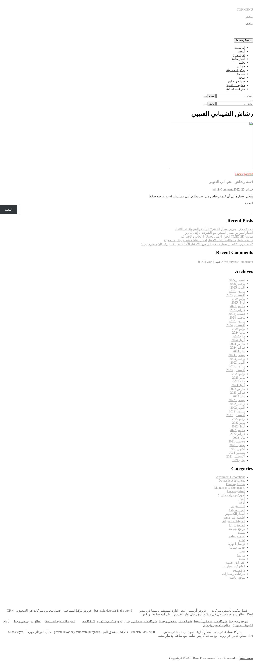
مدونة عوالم (247, 589)
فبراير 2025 (237, 310)
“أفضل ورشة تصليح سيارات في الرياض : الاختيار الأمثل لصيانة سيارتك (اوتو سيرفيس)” (197, 244)
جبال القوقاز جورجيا (38, 632)
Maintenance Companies (229, 487)
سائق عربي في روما (27, 621)
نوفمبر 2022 (237, 404)
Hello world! (206, 261)
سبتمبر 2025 (237, 291)
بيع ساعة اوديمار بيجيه (172, 635)
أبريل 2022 (238, 426)
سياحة (241, 73)
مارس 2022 (237, 430)
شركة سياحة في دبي (227, 632)
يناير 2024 (239, 351)
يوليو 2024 (238, 328)
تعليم (242, 62)
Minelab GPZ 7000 (142, 632)
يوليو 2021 (238, 460)
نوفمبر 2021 (237, 445)
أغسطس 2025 (235, 295)
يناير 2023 (239, 396)
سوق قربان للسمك (53, 589)
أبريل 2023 (238, 385)
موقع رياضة (237, 577)
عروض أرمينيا (198, 610)
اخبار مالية (238, 58)
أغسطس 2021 (235, 456)
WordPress (246, 658)
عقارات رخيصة (235, 562)
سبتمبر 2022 (237, 411)
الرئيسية (239, 47)
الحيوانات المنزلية (233, 521)
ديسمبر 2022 (236, 400)
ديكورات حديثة (235, 70)
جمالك (241, 66)
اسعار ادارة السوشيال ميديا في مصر (162, 610)
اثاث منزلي (238, 506)
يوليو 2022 (238, 419)
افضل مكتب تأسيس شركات (229, 610)
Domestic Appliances (232, 480)
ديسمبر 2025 (236, 280)
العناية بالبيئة (237, 525)
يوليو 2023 (238, 373)
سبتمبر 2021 (237, 452)
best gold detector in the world (113, 610)
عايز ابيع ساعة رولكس (156, 614)
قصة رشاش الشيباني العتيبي (231, 182)
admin (216, 189)
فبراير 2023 (237, 392)
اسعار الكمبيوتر (235, 513)
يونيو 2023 (238, 377)
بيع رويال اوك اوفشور (188, 614)
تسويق (241, 532)
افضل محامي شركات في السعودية (38, 610)
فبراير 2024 (237, 347)
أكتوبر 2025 (237, 287)
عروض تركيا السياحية (78, 610)
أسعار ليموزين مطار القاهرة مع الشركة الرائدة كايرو (219, 232)
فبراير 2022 (237, 434)
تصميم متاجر (236, 536)
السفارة (5, 589)
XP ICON (88, 621)
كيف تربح (239, 570)
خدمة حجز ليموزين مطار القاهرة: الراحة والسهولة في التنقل (214, 229)
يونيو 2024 (238, 332)
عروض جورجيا (238, 621)
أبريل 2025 (238, 302)
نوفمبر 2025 (237, 283)
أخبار (242, 498)
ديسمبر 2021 (236, 441)
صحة (242, 77)
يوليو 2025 (238, 298)
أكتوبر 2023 (237, 362)
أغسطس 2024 (235, 325)
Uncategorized (244, 174)
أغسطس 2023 (235, 370)
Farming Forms (235, 484)
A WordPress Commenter (237, 261)
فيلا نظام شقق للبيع (115, 632)
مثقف (249, 16)
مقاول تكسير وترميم (216, 625)
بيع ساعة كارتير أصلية (203, 635)
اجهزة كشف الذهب (109, 621)
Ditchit (200, 589)
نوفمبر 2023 (237, 358)
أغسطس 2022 (235, 415)
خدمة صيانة (237, 547)
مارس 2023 (237, 389)
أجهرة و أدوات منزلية (231, 495)
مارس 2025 (237, 306)
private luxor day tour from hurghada (77, 632)
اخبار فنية (239, 55)
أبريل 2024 (238, 340)
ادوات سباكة (237, 510)
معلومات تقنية (236, 85)
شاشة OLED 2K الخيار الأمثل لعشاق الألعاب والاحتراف (217, 236)
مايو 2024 (239, 336)
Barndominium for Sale (245, 600)
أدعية (241, 51)
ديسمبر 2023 (236, 355)
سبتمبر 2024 (237, 321)
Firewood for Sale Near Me (8, 600)
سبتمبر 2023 (237, 366)
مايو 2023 (239, 381)
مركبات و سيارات (233, 573)
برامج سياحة (237, 528)
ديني (242, 551)
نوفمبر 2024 (237, 317)
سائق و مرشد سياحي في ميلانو (224, 614)
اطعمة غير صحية (234, 517)
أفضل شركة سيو (102, 589)
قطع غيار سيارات (234, 566)
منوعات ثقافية (235, 89)
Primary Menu (243, 40)
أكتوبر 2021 (237, 449)
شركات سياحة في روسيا (175, 621)
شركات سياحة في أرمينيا (210, 621)
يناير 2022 (239, 437)
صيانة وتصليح (236, 81)
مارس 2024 (237, 343)
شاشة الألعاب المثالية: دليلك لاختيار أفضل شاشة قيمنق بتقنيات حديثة (208, 240)
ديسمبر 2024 (236, 313)
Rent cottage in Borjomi (60, 621)
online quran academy (152, 589)
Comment (226, 189)
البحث (249, 203)
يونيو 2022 (238, 422)
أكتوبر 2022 (237, 407)
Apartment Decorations (230, 477)
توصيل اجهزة (236, 543)
